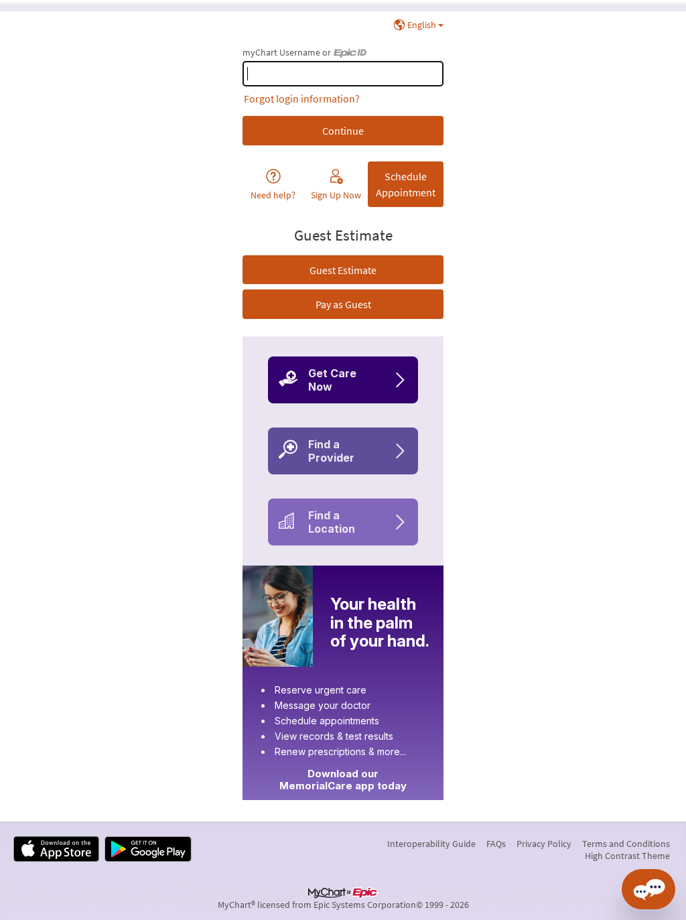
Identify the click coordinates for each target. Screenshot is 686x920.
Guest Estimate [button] (343, 270)
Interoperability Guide (431, 844)
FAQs (496, 844)
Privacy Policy (544, 844)
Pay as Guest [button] (343, 304)
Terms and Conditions (626, 844)
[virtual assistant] (648, 889)
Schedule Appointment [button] (405, 184)
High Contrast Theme (627, 856)
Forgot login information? (302, 98)
